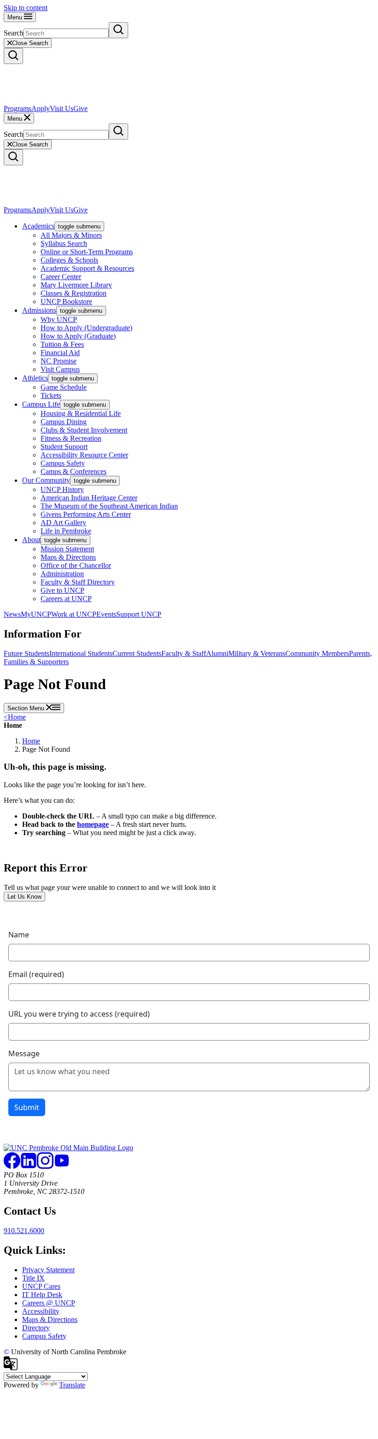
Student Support (64, 446)
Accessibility (40, 1311)
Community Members (317, 653)
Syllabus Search (64, 243)
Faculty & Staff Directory (78, 582)
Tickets (51, 395)
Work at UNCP (73, 614)
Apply (40, 108)
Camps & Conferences (73, 471)
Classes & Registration (73, 293)
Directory (36, 1328)
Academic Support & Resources (87, 268)
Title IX (33, 1278)
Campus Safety (63, 463)
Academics (38, 226)
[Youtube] (61, 1166)
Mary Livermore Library (76, 285)
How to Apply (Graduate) (78, 336)
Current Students (136, 653)
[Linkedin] (28, 1166)
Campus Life (41, 404)
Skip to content (25, 8)
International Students (80, 653)
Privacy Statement (48, 1270)
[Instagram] (45, 1166)
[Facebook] (12, 1166)
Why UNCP (59, 319)
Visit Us (61, 108)
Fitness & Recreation (71, 438)
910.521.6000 (24, 1230)
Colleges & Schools (69, 260)
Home (15, 717)
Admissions (39, 310)
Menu (15, 17)
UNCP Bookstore (66, 301)
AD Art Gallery (63, 522)
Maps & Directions (68, 557)
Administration (62, 574)
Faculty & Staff (183, 653)
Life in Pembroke (66, 531)
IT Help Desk (42, 1295)
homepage (93, 824)
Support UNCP (138, 614)
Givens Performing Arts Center (86, 514)
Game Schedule (64, 387)
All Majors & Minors (71, 235)
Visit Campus (60, 369)
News (12, 614)
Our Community (46, 480)
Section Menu (26, 708)
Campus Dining (64, 422)
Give (80, 108)
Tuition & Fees (62, 344)
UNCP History (62, 489)
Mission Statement (67, 549)
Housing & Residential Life (81, 413)
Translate (72, 1385)
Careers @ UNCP (48, 1303)
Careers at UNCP (66, 599)
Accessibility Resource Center (84, 455)
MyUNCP (36, 614)
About (31, 540)
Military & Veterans (256, 653)
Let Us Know (24, 896)
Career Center (61, 277)
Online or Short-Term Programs (87, 252)
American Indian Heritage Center (89, 498)
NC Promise (59, 361)
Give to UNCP (62, 590)
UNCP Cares (41, 1286)
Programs (17, 108)
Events (106, 614)
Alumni (217, 653)
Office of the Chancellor (76, 565)
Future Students (26, 653)
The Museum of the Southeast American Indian (109, 506)
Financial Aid (60, 353)
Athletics (35, 378)
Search (14, 33)
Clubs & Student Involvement (84, 430)
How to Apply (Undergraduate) (86, 328)
